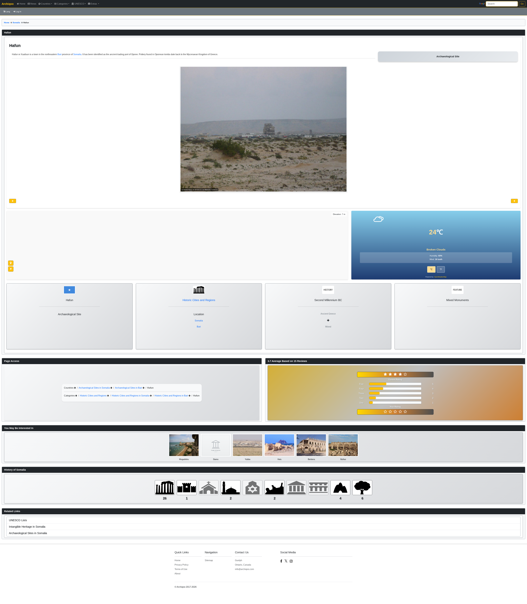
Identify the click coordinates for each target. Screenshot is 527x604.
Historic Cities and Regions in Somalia (131, 395)
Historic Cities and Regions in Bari (172, 395)
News (33, 4)
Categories (62, 4)
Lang (8, 11)
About (177, 573)
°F (441, 269)
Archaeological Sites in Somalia (94, 387)
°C (431, 269)
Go (522, 4)
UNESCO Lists (18, 520)
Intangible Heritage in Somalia (27, 526)
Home (22, 4)
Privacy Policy (181, 565)
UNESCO (79, 4)
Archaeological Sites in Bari (129, 387)
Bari (59, 54)
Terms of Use (181, 569)
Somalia (16, 22)
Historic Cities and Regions (199, 300)
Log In (18, 11)
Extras (94, 4)
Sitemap (209, 560)
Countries (45, 4)
